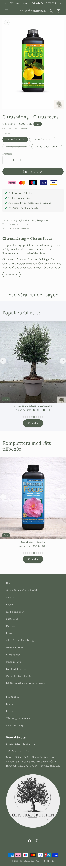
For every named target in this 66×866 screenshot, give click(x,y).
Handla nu (49, 443)
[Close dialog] (64, 418)
